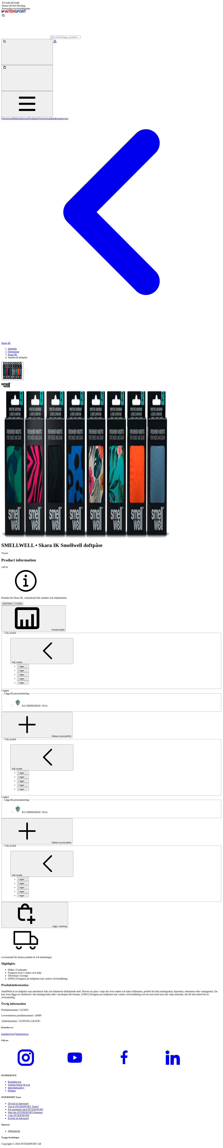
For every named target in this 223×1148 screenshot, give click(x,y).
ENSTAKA (8, 603)
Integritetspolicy (16, 1087)
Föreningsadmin (47, 118)
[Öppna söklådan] (27, 52)
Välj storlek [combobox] (17, 662)
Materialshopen (20, 118)
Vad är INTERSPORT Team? (23, 1106)
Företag (12, 1090)
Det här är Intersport (18, 1103)
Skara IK (12, 354)
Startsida (12, 348)
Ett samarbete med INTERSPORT (25, 1109)
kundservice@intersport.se (15, 1034)
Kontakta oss (14, 1081)
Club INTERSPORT (19, 1115)
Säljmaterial (14, 1131)
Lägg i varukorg (59, 926)
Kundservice (61, 118)
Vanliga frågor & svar (19, 1084)
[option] (23, 666)
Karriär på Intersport (18, 1118)
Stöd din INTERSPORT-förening (25, 1112)
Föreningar (7, 118)
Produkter (33, 118)
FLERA (18, 603)
